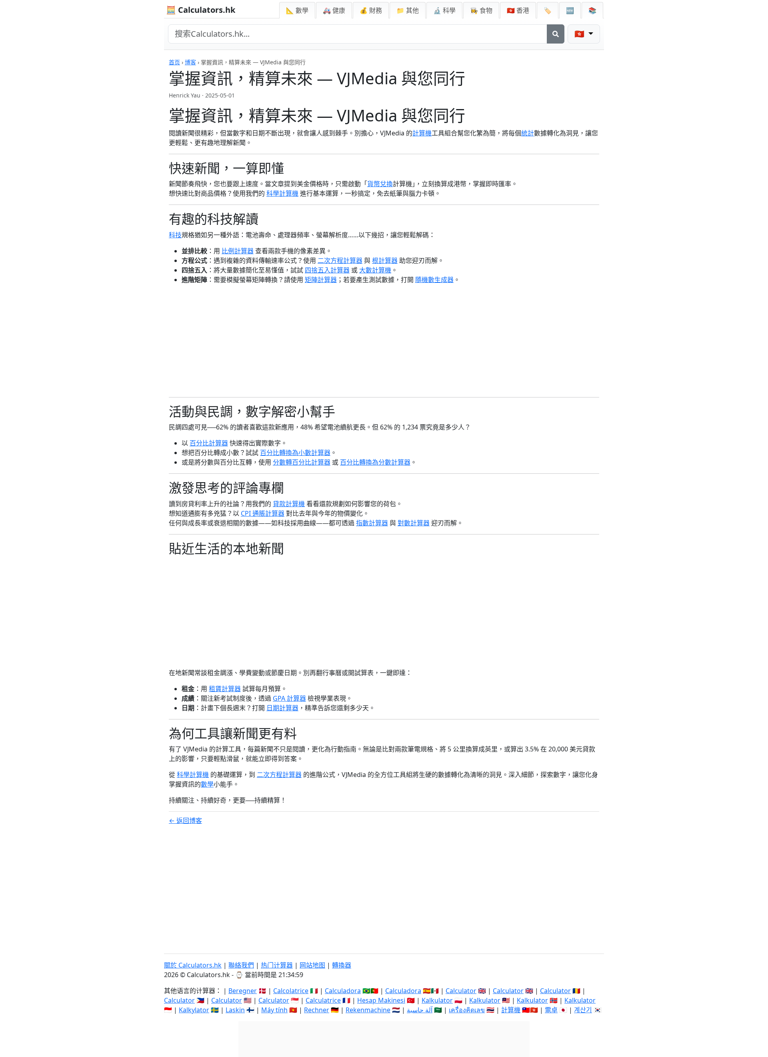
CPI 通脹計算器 (262, 513)
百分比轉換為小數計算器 (295, 452)
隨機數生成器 (434, 279)
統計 (527, 133)
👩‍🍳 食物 (481, 10)
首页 (174, 62)
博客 (190, 62)
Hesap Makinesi (381, 1000)
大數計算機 (375, 270)
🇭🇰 (518, 10)
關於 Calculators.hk (193, 965)
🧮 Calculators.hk (200, 9)
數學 (207, 784)
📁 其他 (407, 10)
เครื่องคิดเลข (467, 1009)
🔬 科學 (444, 10)
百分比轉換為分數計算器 (375, 462)
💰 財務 (371, 10)
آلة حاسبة (419, 1009)
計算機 (422, 133)
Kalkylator (194, 1009)
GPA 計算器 (289, 698)
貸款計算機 (289, 503)
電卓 (551, 1009)
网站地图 (312, 965)
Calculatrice (323, 1000)
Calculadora (343, 990)
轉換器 (341, 965)
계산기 (583, 1009)
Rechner (316, 1009)
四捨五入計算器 (327, 270)
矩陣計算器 (321, 279)
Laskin (235, 1009)
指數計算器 (372, 523)
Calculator (461, 990)
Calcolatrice (290, 990)
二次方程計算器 (340, 260)
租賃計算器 (225, 688)
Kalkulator (437, 1000)
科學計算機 (282, 193)
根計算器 (385, 260)
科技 (175, 234)
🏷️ (548, 10)
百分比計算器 (209, 443)
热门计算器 (277, 965)
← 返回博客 (185, 820)
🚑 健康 (334, 10)
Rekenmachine (368, 1009)
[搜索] (555, 34)
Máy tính (274, 1009)
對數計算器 (414, 523)
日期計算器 (282, 707)
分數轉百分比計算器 (301, 462)
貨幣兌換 (380, 183)
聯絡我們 (241, 965)
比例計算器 (238, 250)
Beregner (242, 990)
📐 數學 (297, 10)
